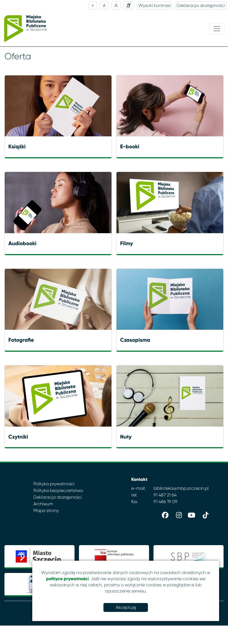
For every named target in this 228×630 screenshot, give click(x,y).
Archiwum (43, 503)
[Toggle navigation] (217, 28)
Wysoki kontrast (154, 5)
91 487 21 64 (165, 495)
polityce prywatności (67, 578)
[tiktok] (204, 514)
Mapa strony (46, 510)
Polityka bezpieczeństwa (58, 490)
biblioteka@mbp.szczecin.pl (181, 488)
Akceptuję (126, 607)
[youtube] (190, 514)
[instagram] (177, 514)
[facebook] (164, 514)
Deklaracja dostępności (201, 5)
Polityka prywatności (54, 483)
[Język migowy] (128, 5)
